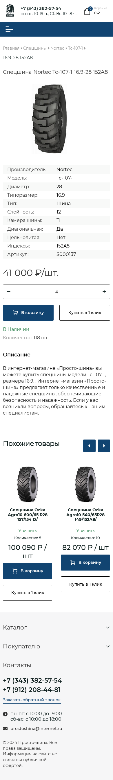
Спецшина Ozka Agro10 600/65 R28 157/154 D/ (28, 515)
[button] (89, 446)
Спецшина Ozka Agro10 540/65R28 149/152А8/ (85, 515)
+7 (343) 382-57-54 (41, 8)
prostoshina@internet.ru (36, 728)
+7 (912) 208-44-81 (32, 690)
